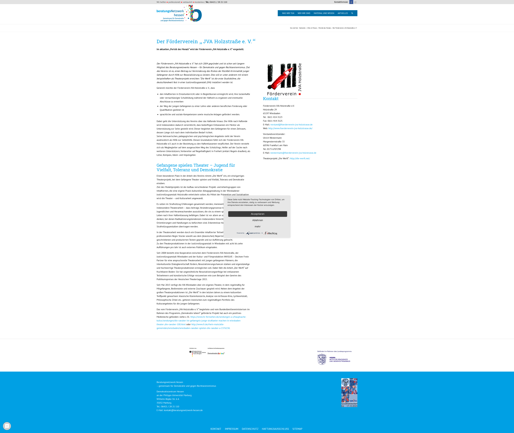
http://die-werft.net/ (300, 158)
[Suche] (352, 13)
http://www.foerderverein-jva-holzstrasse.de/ (290, 128)
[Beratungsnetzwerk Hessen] (180, 14)
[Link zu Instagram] (355, 2)
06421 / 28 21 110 (218, 2)
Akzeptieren (257, 213)
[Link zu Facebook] (351, 2)
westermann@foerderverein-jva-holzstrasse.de (293, 152)
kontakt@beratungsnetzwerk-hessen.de (183, 410)
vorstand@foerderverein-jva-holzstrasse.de (291, 124)
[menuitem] (340, 2)
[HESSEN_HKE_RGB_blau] (337, 355)
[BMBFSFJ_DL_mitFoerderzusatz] (207, 352)
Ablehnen (257, 220)
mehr (258, 226)
